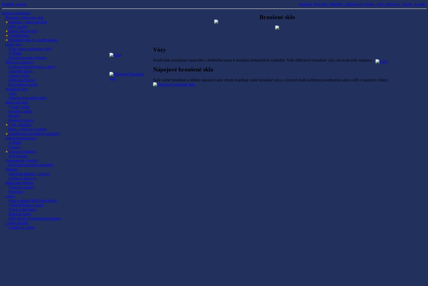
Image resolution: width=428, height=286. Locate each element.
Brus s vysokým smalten (27, 129)
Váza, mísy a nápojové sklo (30, 49)
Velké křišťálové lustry (26, 205)
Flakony (11, 169)
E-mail (420, 4)
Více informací (388, 4)
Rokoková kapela (22, 151)
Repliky (14, 116)
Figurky (14, 147)
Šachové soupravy (19, 62)
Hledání (336, 4)
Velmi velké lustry (22, 209)
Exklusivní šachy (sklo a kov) (31, 66)
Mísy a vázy (17, 26)
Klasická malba (20, 111)
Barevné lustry (19, 214)
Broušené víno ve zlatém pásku (32, 40)
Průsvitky (15, 192)
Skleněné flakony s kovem (29, 174)
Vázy (12, 93)
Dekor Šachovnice (22, 31)
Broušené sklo (16, 89)
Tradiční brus (18, 35)
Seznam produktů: (16, 13)
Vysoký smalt (18, 107)
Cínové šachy (19, 75)
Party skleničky (20, 125)
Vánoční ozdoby (21, 187)
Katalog (305, 4)
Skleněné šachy (20, 71)
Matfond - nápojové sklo (27, 22)
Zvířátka (15, 53)
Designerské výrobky (22, 160)
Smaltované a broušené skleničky (34, 133)
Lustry (10, 196)
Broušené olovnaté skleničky (31, 165)
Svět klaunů (17, 156)
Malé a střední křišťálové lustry (32, 200)
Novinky (321, 4)
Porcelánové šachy (23, 84)
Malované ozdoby (19, 183)
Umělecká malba (21, 227)
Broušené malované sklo (24, 17)
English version (14, 4)
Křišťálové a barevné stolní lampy (34, 218)
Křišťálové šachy (21, 80)
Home (407, 4)
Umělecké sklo (16, 223)
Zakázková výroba (359, 4)
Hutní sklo (13, 44)
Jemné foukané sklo (20, 138)
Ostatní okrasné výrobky (27, 58)
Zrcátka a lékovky (22, 178)
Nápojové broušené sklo (27, 98)
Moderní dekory (21, 120)
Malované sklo (16, 102)
